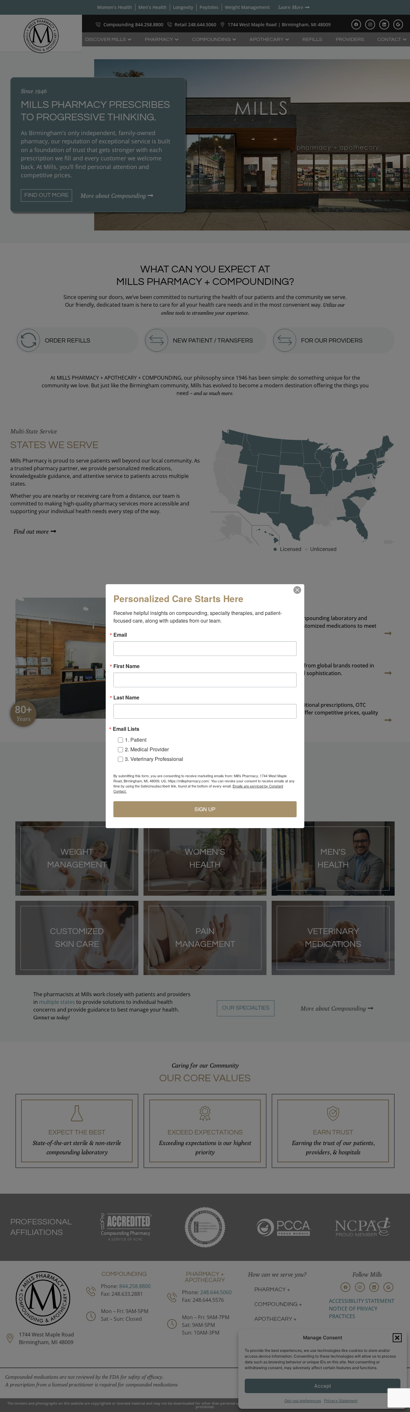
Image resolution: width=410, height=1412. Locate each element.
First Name (126, 666)
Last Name (126, 697)
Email (120, 634)
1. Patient (135, 739)
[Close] (297, 590)
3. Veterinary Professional (154, 758)
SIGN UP (205, 809)
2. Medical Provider (147, 749)
